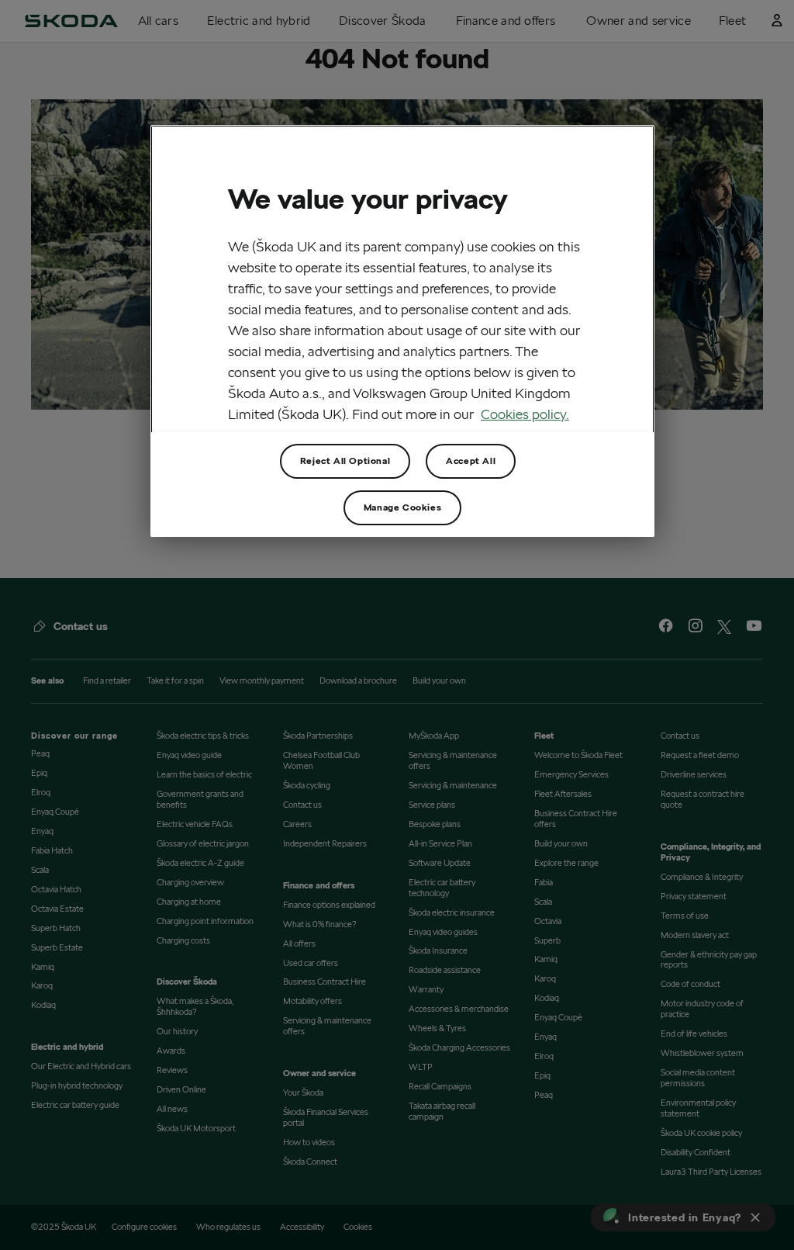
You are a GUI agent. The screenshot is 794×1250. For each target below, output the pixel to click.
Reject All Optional (345, 460)
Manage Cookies (402, 507)
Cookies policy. (525, 414)
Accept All (470, 460)
